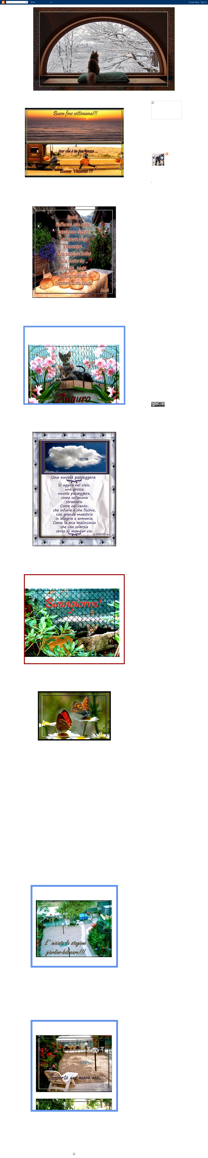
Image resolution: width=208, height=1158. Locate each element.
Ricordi (11, 202)
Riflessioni (26, 305)
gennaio (162, 379)
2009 (158, 386)
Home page (75, 1129)
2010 (158, 280)
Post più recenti (15, 1129)
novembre (163, 290)
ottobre (163, 295)
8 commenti (55, 667)
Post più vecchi (134, 1129)
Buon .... (11, 104)
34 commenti (56, 970)
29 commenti (56, 1114)
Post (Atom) (25, 1136)
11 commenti (54, 182)
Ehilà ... (11, 571)
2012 (158, 270)
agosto (162, 305)
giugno (162, 354)
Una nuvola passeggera (25, 428)
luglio (161, 310)
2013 (158, 265)
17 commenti (55, 408)
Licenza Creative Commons (166, 413)
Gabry (172, 154)
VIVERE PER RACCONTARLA (168, 137)
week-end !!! (15, 322)
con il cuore (27, 1117)
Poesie (23, 554)
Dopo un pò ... (16, 687)
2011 (157, 275)
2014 (158, 260)
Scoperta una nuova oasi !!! (28, 990)
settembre (164, 300)
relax (22, 185)
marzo (162, 369)
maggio (162, 359)
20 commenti (56, 302)
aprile (162, 364)
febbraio (163, 374)
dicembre (163, 285)
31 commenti (55, 551)
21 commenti (55, 827)
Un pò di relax (17, 847)
